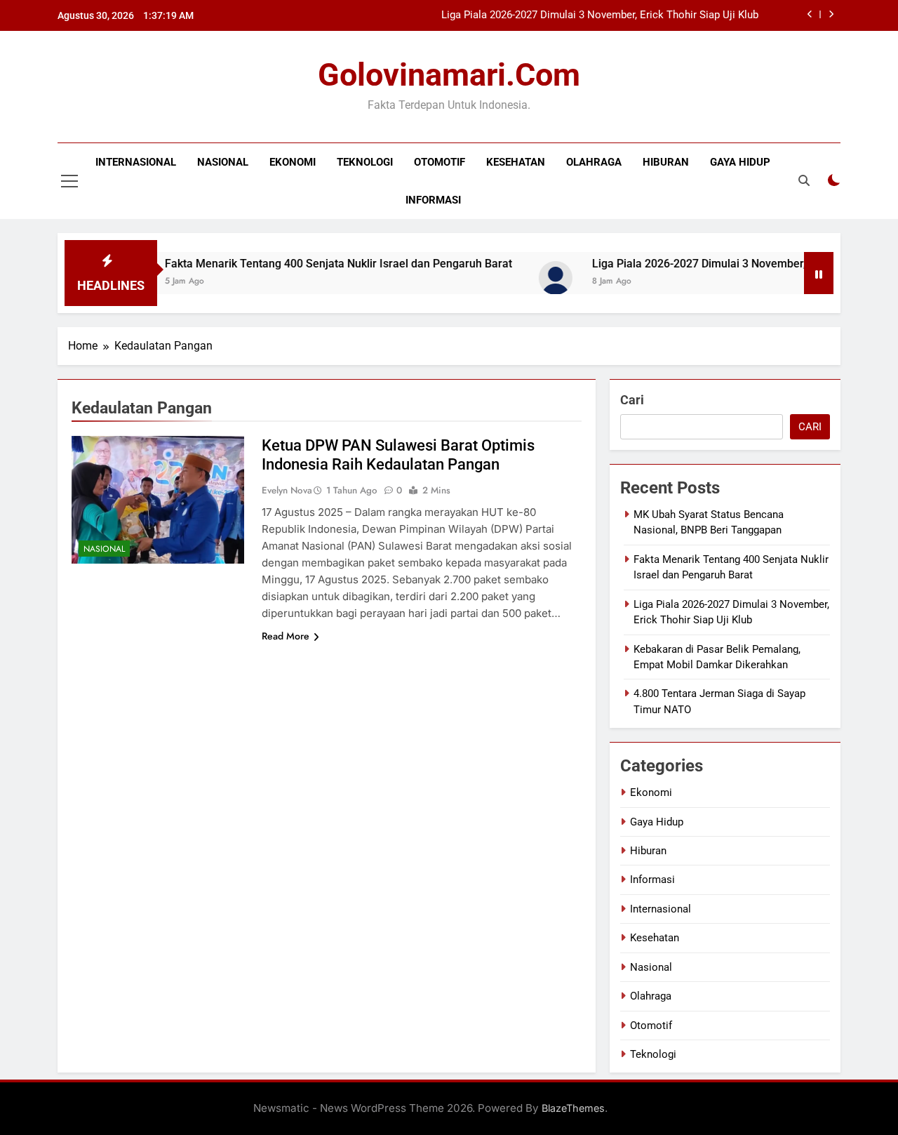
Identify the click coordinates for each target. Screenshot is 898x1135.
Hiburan (666, 162)
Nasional (222, 162)
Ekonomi (292, 162)
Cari (632, 399)
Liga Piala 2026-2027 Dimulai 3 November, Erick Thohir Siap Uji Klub (599, 15)
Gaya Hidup (740, 162)
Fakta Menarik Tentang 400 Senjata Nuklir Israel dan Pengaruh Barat (316, 263)
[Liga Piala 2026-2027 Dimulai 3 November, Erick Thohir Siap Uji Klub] (533, 277)
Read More (285, 636)
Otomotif (439, 162)
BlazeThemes (573, 1108)
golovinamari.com (449, 74)
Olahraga (594, 162)
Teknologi (365, 162)
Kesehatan (515, 162)
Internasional (135, 162)
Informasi (433, 200)
